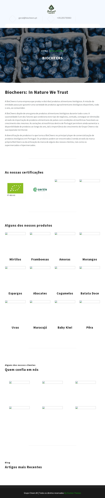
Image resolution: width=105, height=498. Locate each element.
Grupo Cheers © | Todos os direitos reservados (52, 493)
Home (44, 51)
